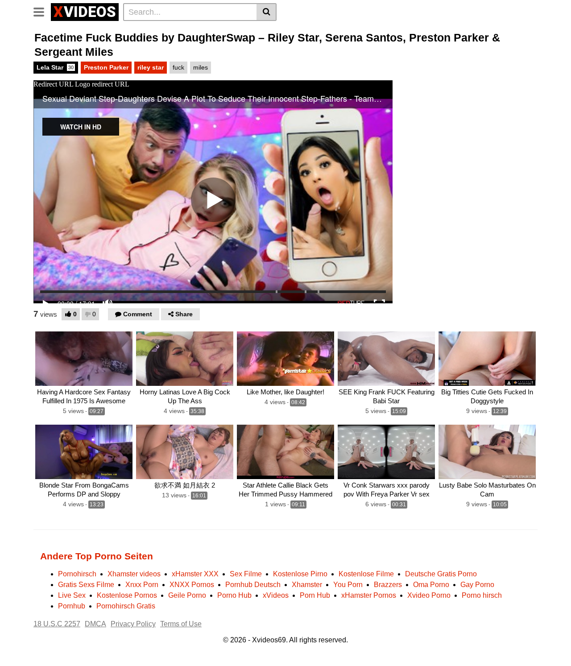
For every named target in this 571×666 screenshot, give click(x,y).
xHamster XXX (195, 574)
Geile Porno (187, 595)
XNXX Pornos (192, 584)
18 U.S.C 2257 (56, 624)
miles (200, 67)
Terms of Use (181, 624)
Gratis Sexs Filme (86, 584)
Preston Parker (106, 67)
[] (267, 12)
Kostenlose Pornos (127, 595)
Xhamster (307, 584)
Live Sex (72, 595)
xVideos (276, 595)
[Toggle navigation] (42, 10)
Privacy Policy (133, 624)
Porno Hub (234, 595)
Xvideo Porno (429, 595)
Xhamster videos (134, 574)
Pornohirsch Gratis (125, 606)
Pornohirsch (77, 574)
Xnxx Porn (141, 584)
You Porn (348, 584)
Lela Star (55, 67)
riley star (150, 67)
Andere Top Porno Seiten (96, 556)
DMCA (95, 624)
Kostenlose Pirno (300, 574)
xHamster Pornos (368, 595)
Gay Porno (477, 584)
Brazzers (388, 584)
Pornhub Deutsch (253, 584)
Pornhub (71, 606)
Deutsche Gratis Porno (441, 574)
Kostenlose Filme (366, 574)
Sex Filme (246, 574)
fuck (178, 67)
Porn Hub (315, 595)
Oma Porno (431, 584)
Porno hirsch (482, 595)
